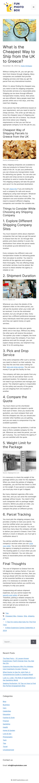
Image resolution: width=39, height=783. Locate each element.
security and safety (10, 595)
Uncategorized (8, 750)
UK (4, 619)
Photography (7, 737)
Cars (4, 708)
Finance (6, 721)
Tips (7, 613)
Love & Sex (7, 734)
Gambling (6, 724)
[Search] (33, 642)
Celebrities (7, 711)
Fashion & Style (9, 718)
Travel (5, 747)
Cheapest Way (10, 616)
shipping (31, 616)
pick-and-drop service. (15, 367)
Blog (4, 701)
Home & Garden (9, 730)
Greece (20, 616)
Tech (5, 740)
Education (6, 714)
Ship (25, 616)
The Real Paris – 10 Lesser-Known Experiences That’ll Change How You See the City (18, 661)
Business (6, 705)
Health (5, 727)
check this (13, 189)
